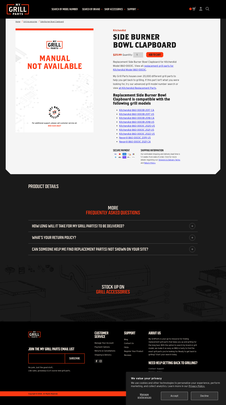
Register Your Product (133, 351)
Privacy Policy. (197, 386)
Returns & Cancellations (105, 351)
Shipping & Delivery (103, 355)
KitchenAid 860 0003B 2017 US (136, 114)
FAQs (126, 347)
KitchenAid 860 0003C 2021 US (136, 129)
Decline (204, 395)
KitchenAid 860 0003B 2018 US (136, 122)
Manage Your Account (104, 343)
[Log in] (200, 9)
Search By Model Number (65, 9)
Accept (174, 395)
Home (18, 21)
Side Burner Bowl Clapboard (52, 21)
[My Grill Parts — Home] (17, 9)
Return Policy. (150, 163)
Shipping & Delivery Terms (169, 160)
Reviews (127, 355)
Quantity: (127, 54)
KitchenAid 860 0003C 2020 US (137, 125)
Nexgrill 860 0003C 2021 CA (135, 141)
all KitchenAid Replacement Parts (137, 88)
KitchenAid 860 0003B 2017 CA (136, 110)
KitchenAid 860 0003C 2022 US (137, 133)
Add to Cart (155, 54)
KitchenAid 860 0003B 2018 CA (136, 118)
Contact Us (129, 343)
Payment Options (102, 347)
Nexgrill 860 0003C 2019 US (135, 137)
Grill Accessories (30, 21)
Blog (126, 339)
